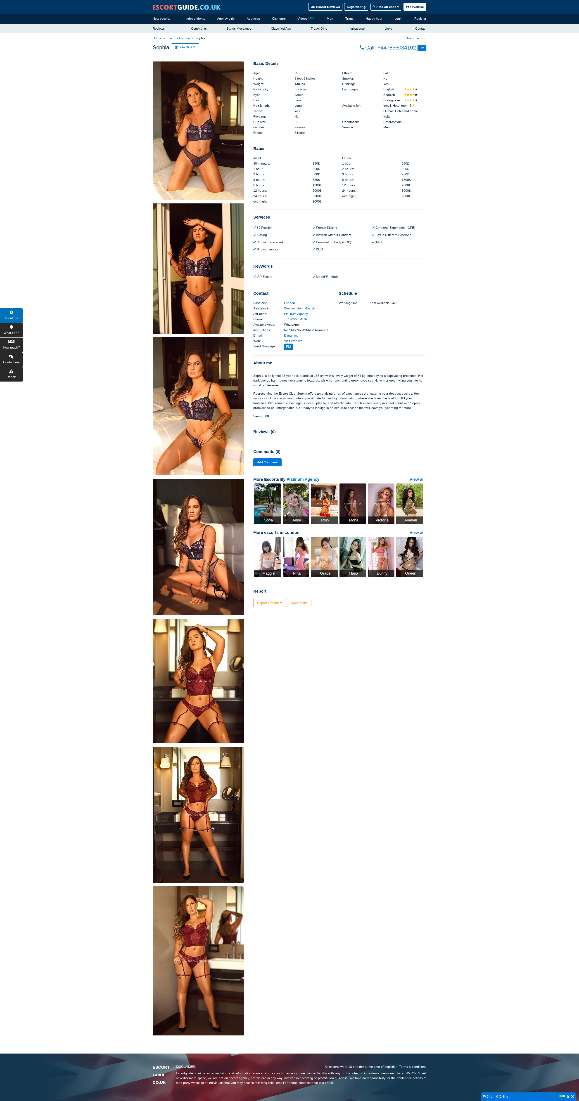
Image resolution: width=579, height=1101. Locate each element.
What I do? (11, 333)
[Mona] (352, 503)
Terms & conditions (412, 1066)
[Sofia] (267, 503)
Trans (349, 18)
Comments (199, 28)
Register (420, 18)
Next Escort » (416, 38)
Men (330, 18)
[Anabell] (409, 503)
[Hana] (352, 556)
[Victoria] (381, 503)
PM (422, 48)
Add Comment (267, 462)
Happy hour (374, 18)
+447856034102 (296, 319)
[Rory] (324, 503)
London (289, 303)
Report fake (299, 603)
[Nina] (296, 556)
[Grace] (324, 556)
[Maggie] (267, 556)
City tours (279, 18)
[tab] (339, 64)
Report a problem (269, 603)
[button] (393, 48)
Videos (306, 18)
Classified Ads (281, 28)
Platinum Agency (296, 314)
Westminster (293, 308)
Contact (420, 28)
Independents (195, 18)
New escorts (161, 18)
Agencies (253, 18)
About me (11, 318)
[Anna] (296, 503)
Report (11, 377)
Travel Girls (319, 28)
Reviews (159, 28)
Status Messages (239, 28)
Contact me (11, 362)
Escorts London (178, 38)
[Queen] (409, 556)
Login (398, 18)
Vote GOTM (186, 47)
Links (388, 28)
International (356, 28)
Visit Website (293, 341)
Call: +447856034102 (390, 48)
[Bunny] (381, 556)
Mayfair (309, 308)
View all (417, 479)
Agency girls (226, 18)
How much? (11, 347)
